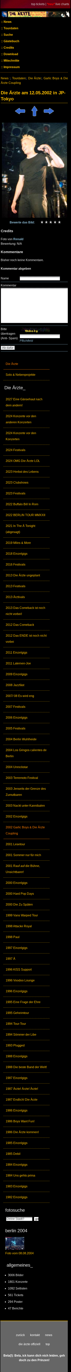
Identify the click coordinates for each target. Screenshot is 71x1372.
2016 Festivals (15, 564)
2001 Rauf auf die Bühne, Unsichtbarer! (23, 869)
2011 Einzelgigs (16, 652)
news (48, 1335)
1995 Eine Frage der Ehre (23, 1002)
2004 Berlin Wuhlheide (21, 739)
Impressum (11, 67)
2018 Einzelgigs (16, 553)
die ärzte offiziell (29, 1344)
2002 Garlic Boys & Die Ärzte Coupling (25, 830)
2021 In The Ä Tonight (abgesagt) (20, 529)
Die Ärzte (12, 363)
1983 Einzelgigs (16, 1186)
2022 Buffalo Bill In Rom (22, 504)
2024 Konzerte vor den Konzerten (21, 436)
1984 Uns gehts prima (20, 1175)
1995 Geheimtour (17, 1013)
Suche (8, 34)
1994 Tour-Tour (16, 1023)
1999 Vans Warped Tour (22, 915)
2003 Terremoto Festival (22, 777)
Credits (8, 47)
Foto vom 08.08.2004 (19, 1253)
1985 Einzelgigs (16, 1143)
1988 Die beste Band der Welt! (26, 1067)
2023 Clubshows (17, 482)
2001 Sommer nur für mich (23, 855)
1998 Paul (13, 937)
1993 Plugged (15, 1045)
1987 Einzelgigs (16, 1078)
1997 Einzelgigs (16, 947)
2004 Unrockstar (17, 767)
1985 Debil (13, 1153)
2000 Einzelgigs (16, 882)
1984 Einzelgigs (16, 1164)
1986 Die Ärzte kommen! (22, 1132)
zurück (20, 1335)
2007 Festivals (15, 706)
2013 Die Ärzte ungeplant (23, 575)
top (48, 1344)
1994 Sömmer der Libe (21, 1034)
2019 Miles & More (18, 542)
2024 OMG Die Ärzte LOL (23, 460)
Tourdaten (10, 28)
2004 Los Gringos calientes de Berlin (26, 753)
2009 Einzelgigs (16, 674)
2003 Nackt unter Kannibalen (25, 805)
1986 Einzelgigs (16, 1110)
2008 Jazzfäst (15, 685)
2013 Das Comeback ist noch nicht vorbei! (25, 611)
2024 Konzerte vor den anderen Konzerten (21, 419)
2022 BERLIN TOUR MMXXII (25, 515)
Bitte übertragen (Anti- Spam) (9, 333)
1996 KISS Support (19, 969)
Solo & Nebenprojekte (20, 374)
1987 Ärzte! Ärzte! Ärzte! (22, 1088)
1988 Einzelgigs (16, 1056)
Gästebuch (11, 41)
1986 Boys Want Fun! (20, 1121)
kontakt (35, 1335)
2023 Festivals (15, 493)
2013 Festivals (15, 586)
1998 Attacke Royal (19, 926)
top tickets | (39, 4)
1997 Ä (10, 958)
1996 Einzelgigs (16, 991)
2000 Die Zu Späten (19, 904)
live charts (62, 4)
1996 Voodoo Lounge (20, 980)
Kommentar (8, 285)
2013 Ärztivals (15, 597)
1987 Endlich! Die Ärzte (21, 1099)
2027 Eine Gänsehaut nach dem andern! (24, 402)
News (7, 21)
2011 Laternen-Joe (18, 663)
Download (10, 54)
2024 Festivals (15, 450)
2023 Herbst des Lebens (22, 471)
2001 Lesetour (15, 844)
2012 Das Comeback (20, 624)
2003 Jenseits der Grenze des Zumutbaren (26, 791)
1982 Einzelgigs (16, 1197)
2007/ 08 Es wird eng (20, 696)
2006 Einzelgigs (16, 717)
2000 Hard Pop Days (20, 893)
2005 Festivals (15, 728)
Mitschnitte (11, 60)
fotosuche (15, 1210)
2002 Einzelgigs (16, 816)
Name (5, 278)
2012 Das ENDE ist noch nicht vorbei (26, 638)
